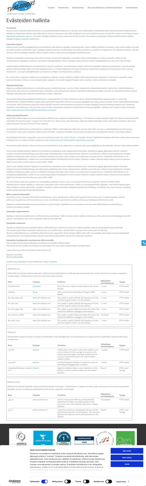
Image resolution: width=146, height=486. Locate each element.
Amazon (36, 350)
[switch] (67, 481)
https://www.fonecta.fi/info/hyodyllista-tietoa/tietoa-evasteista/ (31, 110)
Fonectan (22, 31)
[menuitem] (51, 8)
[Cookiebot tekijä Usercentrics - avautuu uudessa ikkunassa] (15, 481)
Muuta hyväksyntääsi (14, 257)
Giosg (35, 292)
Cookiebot (53, 262)
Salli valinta (127, 457)
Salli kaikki (127, 451)
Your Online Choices (68, 137)
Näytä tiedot (121, 481)
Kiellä (127, 464)
